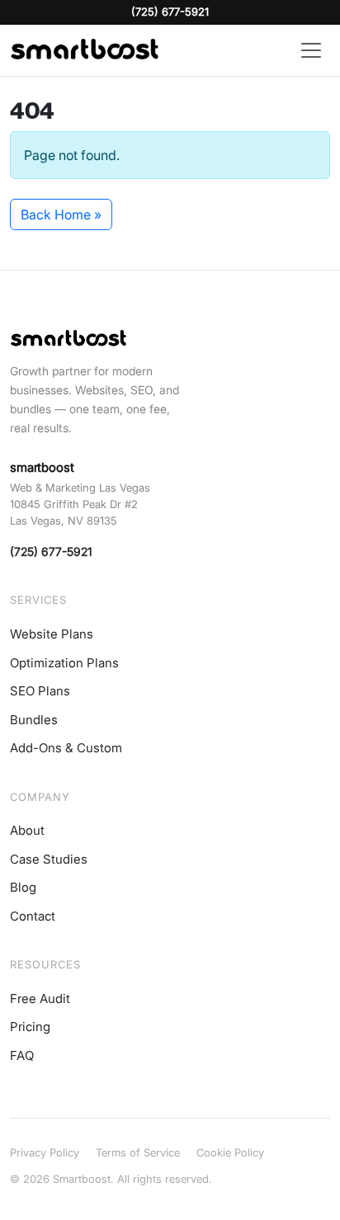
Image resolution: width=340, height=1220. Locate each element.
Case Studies (48, 859)
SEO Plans (40, 691)
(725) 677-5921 (170, 11)
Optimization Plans (64, 663)
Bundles (34, 720)
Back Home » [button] (61, 214)
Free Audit (40, 998)
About (27, 830)
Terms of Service (138, 1152)
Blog (23, 887)
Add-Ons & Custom (66, 748)
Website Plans (51, 634)
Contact (32, 916)
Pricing (30, 1026)
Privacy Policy (44, 1152)
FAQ (22, 1055)
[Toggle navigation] (311, 50)
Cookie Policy (230, 1152)
